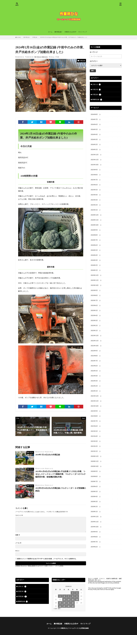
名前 (17, 535)
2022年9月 (95, 350)
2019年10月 (96, 526)
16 (77, 599)
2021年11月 (96, 401)
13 (64, 599)
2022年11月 (96, 340)
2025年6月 (95, 184)
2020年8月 (95, 476)
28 (68, 606)
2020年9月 (95, 471)
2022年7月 (95, 361)
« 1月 (55, 608)
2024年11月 (96, 220)
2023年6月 (95, 305)
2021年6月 (95, 426)
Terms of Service (105, 589)
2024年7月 (95, 240)
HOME (19, 37)
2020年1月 (95, 511)
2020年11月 (96, 461)
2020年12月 (96, 456)
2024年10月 (96, 225)
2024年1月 (95, 270)
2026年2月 (95, 144)
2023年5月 (95, 310)
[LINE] (60, 122)
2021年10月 (96, 406)
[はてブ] (41, 122)
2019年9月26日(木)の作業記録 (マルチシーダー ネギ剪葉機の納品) (60, 489)
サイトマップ (82, 32)
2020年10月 (96, 466)
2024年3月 (95, 260)
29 (73, 606)
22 (73, 603)
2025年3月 (95, 200)
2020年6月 (95, 486)
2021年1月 (95, 451)
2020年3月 (95, 501)
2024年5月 (95, 250)
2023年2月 (95, 325)
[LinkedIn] (69, 122)
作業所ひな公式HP (70, 32)
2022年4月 (95, 376)
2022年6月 (95, 366)
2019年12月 (96, 516)
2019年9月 (95, 531)
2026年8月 (95, 114)
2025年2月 (95, 205)
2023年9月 (95, 290)
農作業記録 (58, 32)
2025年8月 (95, 174)
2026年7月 (95, 119)
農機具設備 (44, 57)
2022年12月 (96, 335)
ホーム (50, 32)
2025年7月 (95, 179)
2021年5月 (95, 431)
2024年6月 (95, 245)
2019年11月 (96, 521)
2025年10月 (96, 164)
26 (60, 606)
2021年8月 (95, 416)
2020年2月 (95, 506)
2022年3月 (95, 381)
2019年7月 (95, 542)
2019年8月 (95, 537)
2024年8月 (95, 235)
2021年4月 (95, 436)
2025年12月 (96, 154)
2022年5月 (95, 371)
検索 (92, 70)
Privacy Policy (92, 589)
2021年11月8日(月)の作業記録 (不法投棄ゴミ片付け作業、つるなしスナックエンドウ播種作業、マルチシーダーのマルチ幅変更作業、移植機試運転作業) (60, 474)
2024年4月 (95, 255)
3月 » (59, 608)
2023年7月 (95, 300)
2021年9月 (95, 411)
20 (64, 603)
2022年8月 (95, 355)
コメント (19, 515)
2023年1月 (95, 330)
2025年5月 (95, 190)
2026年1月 (95, 149)
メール (18, 543)
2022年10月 (96, 345)
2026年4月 (95, 134)
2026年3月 (95, 139)
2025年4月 (95, 195)
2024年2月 (95, 265)
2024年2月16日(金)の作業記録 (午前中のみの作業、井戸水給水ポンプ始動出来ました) (63, 37)
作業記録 (34, 37)
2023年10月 (96, 285)
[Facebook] (22, 122)
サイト (17, 550)
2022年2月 (95, 386)
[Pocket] (50, 122)
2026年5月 (95, 129)
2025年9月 (95, 169)
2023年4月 (95, 315)
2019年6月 (95, 547)
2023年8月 (95, 295)
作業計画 (96, 89)
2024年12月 (96, 215)
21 (68, 603)
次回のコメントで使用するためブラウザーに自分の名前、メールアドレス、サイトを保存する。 (47, 558)
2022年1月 (95, 391)
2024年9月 (95, 230)
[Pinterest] (78, 122)
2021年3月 (95, 441)
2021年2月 (95, 446)
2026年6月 (95, 124)
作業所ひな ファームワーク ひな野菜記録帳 (75, 628)
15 (73, 599)
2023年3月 (95, 320)
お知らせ (96, 84)
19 (60, 603)
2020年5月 (95, 491)
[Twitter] (32, 122)
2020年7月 (95, 481)
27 (64, 606)
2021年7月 (95, 421)
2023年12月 (96, 275)
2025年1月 (95, 210)
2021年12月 (96, 396)
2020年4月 (95, 496)
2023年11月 (96, 280)
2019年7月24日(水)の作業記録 (47, 455)
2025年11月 (96, 159)
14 (68, 599)
